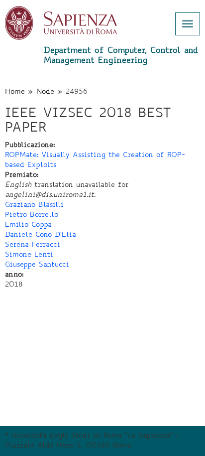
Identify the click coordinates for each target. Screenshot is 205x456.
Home (15, 92)
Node (45, 92)
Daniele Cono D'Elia (40, 235)
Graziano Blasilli (34, 205)
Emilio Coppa (28, 225)
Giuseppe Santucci (37, 265)
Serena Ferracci (32, 245)
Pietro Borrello (31, 215)
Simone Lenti (29, 255)
